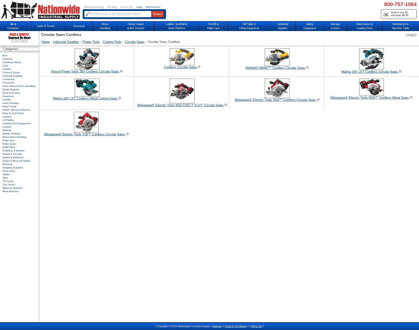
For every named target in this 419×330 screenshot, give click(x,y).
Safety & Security (12, 154)
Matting (6, 130)
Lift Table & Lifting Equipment (249, 26)
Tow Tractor (8, 184)
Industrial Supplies (66, 42)
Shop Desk (8, 171)
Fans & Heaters (11, 92)
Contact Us (126, 7)
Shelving (7, 164)
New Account (153, 7)
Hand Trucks (9, 106)
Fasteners (8, 96)
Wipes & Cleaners (12, 188)
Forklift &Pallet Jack (213, 26)
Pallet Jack (8, 140)
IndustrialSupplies (282, 26)
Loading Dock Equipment (16, 123)
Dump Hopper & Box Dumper (136, 26)
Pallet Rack (8, 147)
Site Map (112, 7)
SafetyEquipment (310, 26)
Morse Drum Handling (14, 137)
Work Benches (10, 191)
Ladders (7, 116)
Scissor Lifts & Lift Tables (16, 160)
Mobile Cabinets (11, 133)
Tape (5, 177)
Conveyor (79, 26)
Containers (8, 79)
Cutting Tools (112, 42)
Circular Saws (134, 42)
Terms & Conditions (235, 326)
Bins (4, 55)
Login (139, 7)
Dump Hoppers (10, 89)
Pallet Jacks (9, 143)
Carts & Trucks (46, 26)
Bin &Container (13, 26)
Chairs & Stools (11, 72)
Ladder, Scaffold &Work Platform (176, 26)
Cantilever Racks (11, 62)
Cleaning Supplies (12, 75)
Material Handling (94, 7)
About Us (256, 326)
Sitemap (217, 326)
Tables (6, 174)
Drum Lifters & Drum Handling (18, 86)
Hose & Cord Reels (13, 113)
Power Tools (91, 42)
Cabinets (7, 59)
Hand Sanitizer (10, 103)
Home (45, 42)
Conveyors (8, 82)
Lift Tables (8, 120)
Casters (6, 69)
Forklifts (6, 99)
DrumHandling (105, 26)
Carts (5, 65)
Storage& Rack (335, 26)
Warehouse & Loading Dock (364, 26)
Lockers (6, 126)
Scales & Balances (13, 157)
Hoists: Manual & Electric (16, 109)
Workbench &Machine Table (400, 26)
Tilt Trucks (8, 181)
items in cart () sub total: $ (400, 13)
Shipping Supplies (12, 167)
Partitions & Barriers (13, 150)
